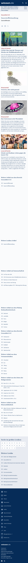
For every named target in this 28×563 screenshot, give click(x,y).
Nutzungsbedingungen (6, 556)
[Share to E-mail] (2, 26)
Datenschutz (3, 549)
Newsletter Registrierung (6, 558)
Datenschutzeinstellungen (6, 551)
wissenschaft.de (10, 96)
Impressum (3, 548)
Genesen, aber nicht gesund (14, 95)
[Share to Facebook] (5, 26)
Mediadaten (3, 554)
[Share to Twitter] (8, 26)
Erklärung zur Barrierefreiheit (7, 553)
